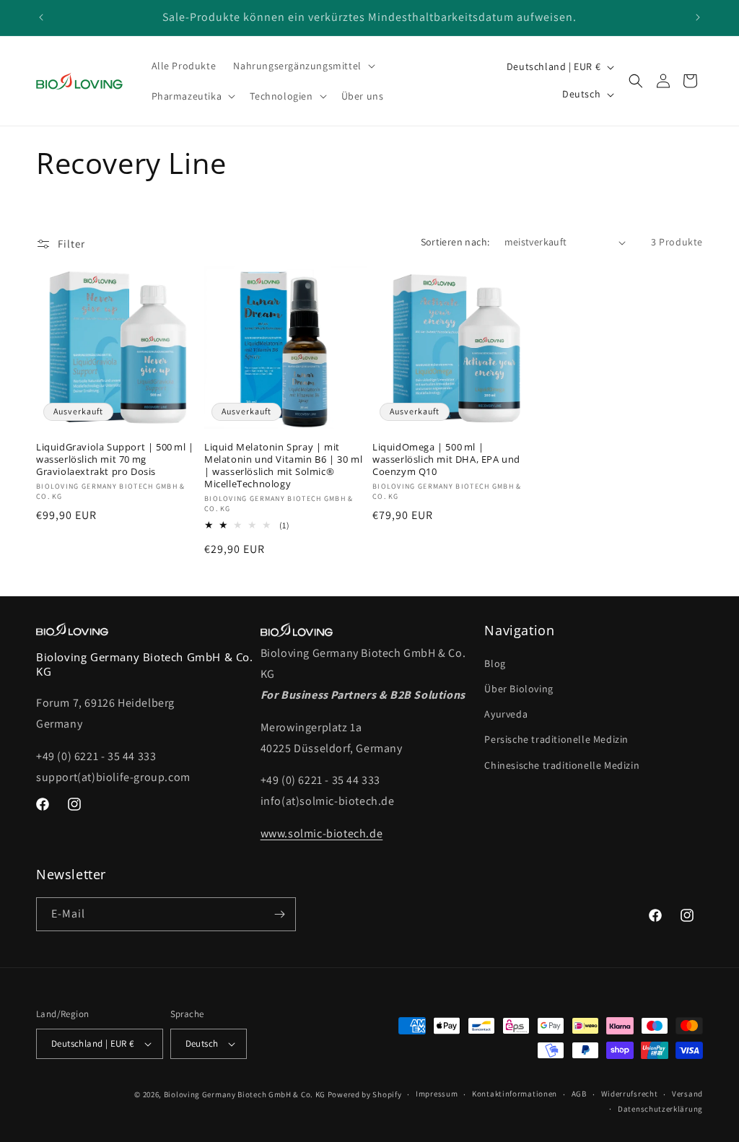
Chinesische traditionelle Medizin (561, 765)
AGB (579, 1094)
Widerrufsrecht (629, 1094)
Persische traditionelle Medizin (556, 739)
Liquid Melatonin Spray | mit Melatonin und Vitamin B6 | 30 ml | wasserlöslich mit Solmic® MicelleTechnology (283, 465)
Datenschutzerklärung (660, 1109)
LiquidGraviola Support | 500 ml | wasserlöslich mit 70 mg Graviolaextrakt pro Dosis (115, 459)
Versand (687, 1094)
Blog (494, 663)
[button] (302, 66)
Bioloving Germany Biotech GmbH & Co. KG (244, 1094)
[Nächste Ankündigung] (698, 17)
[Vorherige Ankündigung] (41, 17)
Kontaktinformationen (514, 1094)
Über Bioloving (518, 688)
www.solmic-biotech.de (322, 833)
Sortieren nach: (455, 241)
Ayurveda (506, 713)
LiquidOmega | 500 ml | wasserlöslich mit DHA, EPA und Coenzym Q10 (446, 459)
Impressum (437, 1094)
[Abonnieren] (279, 914)
